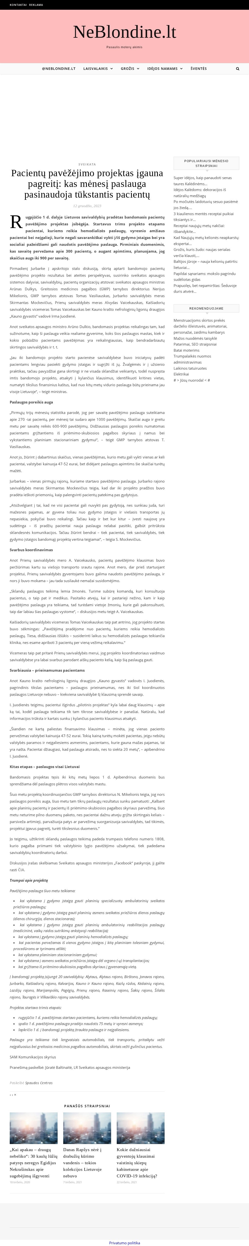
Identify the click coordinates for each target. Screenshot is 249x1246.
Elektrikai (181, 374)
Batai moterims (186, 350)
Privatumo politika (124, 1242)
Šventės (199, 68)
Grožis (127, 68)
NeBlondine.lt (124, 31)
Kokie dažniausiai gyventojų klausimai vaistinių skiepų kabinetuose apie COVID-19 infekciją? (137, 1162)
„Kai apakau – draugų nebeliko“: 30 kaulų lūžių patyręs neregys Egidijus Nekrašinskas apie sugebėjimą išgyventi (34, 1162)
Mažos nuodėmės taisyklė (195, 338)
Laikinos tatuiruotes (190, 368)
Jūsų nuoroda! (192, 380)
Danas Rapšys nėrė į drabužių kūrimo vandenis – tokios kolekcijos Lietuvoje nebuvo (82, 1162)
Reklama (36, 5)
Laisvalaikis (95, 68)
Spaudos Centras (39, 1083)
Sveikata (87, 164)
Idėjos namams (162, 68)
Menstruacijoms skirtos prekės (199, 320)
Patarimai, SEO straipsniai (195, 344)
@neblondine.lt (59, 68)
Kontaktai (18, 5)
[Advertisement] (124, 110)
